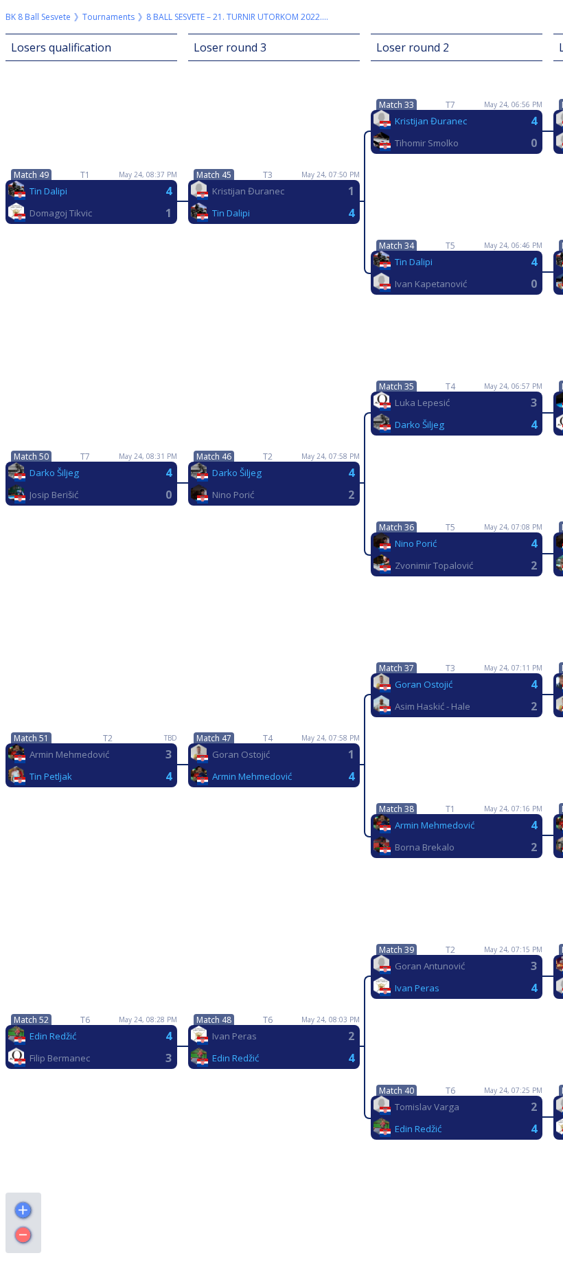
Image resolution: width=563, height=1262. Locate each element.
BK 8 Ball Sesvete (38, 17)
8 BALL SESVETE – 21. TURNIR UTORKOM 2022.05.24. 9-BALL (238, 17)
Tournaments (108, 17)
